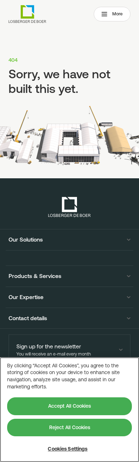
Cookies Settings (67, 449)
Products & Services (35, 276)
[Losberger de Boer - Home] (69, 207)
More (117, 13)
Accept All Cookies (69, 406)
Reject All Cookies (69, 427)
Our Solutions (26, 240)
